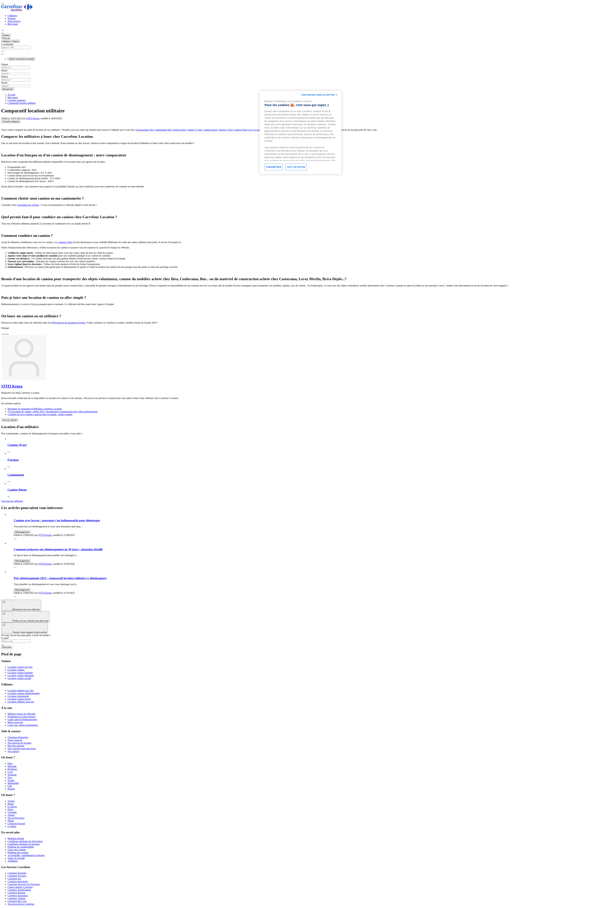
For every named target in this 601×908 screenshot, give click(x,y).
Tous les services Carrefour (21, 904)
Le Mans (12, 826)
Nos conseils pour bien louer (22, 748)
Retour (4, 76)
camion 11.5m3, (195, 130)
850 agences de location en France (69, 322)
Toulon (11, 801)
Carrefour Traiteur (16, 898)
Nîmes (11, 820)
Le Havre (12, 806)
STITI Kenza (32, 118)
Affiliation (13, 861)
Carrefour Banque (16, 892)
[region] (300, 132)
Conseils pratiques (17, 100)
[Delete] (2, 51)
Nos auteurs (13, 751)
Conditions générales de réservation (25, 841)
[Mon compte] (2, 30)
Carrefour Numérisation (19, 890)
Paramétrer (273, 166)
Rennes (11, 788)
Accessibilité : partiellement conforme (26, 855)
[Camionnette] (9, 481)
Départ (4, 64)
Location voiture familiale (20, 672)
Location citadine (16, 670)
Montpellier (13, 783)
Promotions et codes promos (21, 716)
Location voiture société (19, 678)
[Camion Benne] (9, 496)
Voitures (12, 18)
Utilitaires (12, 15)
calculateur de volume (28, 205)
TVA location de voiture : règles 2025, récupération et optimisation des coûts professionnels (53, 411)
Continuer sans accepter (318, 94)
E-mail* (5, 638)
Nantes (11, 780)
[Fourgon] (9, 466)
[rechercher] (2, 54)
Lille (10, 786)
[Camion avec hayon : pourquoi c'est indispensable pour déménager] (15, 538)
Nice (10, 777)
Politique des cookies (18, 852)
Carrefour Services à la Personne (24, 884)
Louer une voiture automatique (23, 725)
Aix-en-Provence (16, 818)
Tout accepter (296, 166)
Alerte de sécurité (16, 858)
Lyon (10, 772)
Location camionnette (18, 696)
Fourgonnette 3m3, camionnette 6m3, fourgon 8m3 (161, 130)
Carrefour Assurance (18, 895)
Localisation (7, 44)
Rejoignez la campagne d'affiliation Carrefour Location (35, 408)
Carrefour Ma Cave (17, 901)
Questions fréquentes (18, 737)
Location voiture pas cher (20, 667)
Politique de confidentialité (21, 847)
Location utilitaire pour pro (21, 701)
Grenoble (12, 812)
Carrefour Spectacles (18, 881)
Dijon (10, 809)
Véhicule (5, 38)
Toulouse (12, 774)
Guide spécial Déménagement (22, 719)
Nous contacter (15, 740)
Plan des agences (16, 745)
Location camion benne (19, 699)
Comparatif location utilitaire (22, 103)
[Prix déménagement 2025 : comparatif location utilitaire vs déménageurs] (15, 596)
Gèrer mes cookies (17, 849)
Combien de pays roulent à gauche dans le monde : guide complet (40, 414)
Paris (10, 763)
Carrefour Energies (17, 873)
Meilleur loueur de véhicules (22, 714)
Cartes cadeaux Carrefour (20, 887)
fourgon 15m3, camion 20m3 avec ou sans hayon (243, 130)
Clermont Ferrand (16, 823)
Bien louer (13, 24)
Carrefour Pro (14, 878)
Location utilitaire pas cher (21, 690)
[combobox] (300, 49)
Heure (4, 70)
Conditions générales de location (24, 844)
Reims (11, 804)
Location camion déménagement (24, 693)
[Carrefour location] (17, 10)
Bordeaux (12, 769)
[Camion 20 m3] (9, 451)
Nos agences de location (19, 743)
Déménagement (22, 532)
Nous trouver (14, 21)
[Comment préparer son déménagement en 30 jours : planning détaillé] (15, 567)
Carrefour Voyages (17, 876)
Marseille (12, 766)
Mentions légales (16, 838)
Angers (11, 815)
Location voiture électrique (21, 675)
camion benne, (210, 130)
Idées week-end (15, 722)
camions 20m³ (65, 242)
